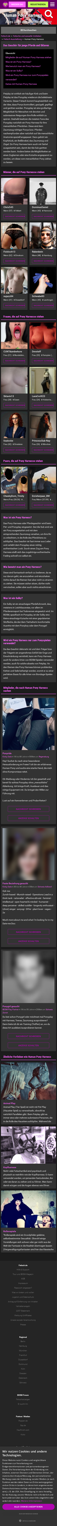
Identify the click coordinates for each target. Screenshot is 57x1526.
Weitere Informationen (31, 1501)
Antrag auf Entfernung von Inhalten (23, 1302)
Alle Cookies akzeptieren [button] (28, 1506)
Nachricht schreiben (15, 216)
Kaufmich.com (23, 1430)
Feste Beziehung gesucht (15, 883)
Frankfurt (23, 1355)
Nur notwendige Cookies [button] (28, 1514)
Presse (23, 1325)
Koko (23, 1434)
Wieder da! (17, 4)
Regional (23, 1337)
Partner (19, 1416)
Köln (23, 1369)
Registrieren (38, 4)
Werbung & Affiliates (23, 1315)
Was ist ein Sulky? (14, 70)
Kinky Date (7, 757)
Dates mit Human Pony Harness (21, 84)
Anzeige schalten (28, 818)
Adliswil (48, 887)
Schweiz (41, 887)
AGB (23, 1279)
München (23, 1351)
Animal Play (9, 1103)
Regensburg (44, 757)
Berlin (23, 1341)
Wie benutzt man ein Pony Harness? (23, 66)
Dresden (22, 1373)
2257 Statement (23, 1311)
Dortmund (23, 1364)
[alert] (28, 1486)
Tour (14, 1274)
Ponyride (7, 753)
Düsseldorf (23, 1360)
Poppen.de (23, 1421)
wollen (31, 1292)
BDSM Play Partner (11, 1009)
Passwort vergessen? (23, 1288)
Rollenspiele (9, 1231)
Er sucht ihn (23, 1404)
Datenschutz (28, 1297)
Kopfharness (9, 1167)
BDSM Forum (23, 1395)
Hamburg (23, 1346)
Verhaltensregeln (23, 1306)
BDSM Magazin (27, 1274)
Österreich (23, 1378)
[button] (28, 1520)
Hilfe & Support (23, 1270)
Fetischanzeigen (23, 1399)
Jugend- (15, 1297)
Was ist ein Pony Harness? (18, 62)
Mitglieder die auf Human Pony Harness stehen (28, 57)
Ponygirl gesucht (11, 1006)
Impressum (23, 1283)
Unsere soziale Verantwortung (23, 1320)
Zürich (5, 1013)
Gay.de (23, 1425)
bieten (21, 1292)
